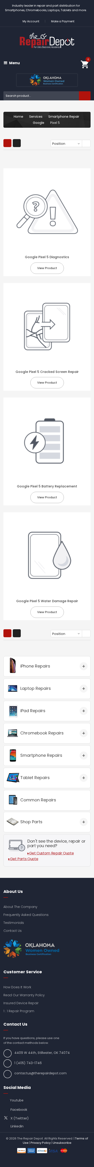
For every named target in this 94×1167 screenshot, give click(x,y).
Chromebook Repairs (42, 733)
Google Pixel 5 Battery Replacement (47, 486)
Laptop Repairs (35, 688)
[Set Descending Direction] (86, 144)
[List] (17, 143)
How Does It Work (17, 987)
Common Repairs (38, 800)
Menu (14, 63)
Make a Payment (62, 21)
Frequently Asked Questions (26, 914)
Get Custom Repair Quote (51, 853)
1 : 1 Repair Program (18, 1011)
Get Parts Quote (24, 858)
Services (35, 116)
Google (38, 122)
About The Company (20, 907)
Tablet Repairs (35, 777)
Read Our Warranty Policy (24, 995)
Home (18, 116)
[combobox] (47, 95)
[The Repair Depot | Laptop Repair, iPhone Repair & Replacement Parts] (47, 40)
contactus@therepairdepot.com (40, 1073)
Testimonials (13, 922)
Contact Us (12, 930)
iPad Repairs (32, 710)
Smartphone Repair (63, 116)
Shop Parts (31, 822)
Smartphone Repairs (41, 755)
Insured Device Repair (21, 1003)
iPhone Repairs (35, 666)
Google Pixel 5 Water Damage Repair (47, 601)
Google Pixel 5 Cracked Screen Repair (47, 371)
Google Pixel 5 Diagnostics (47, 257)
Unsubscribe (62, 1143)
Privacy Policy (41, 1143)
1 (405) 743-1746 (28, 1063)
